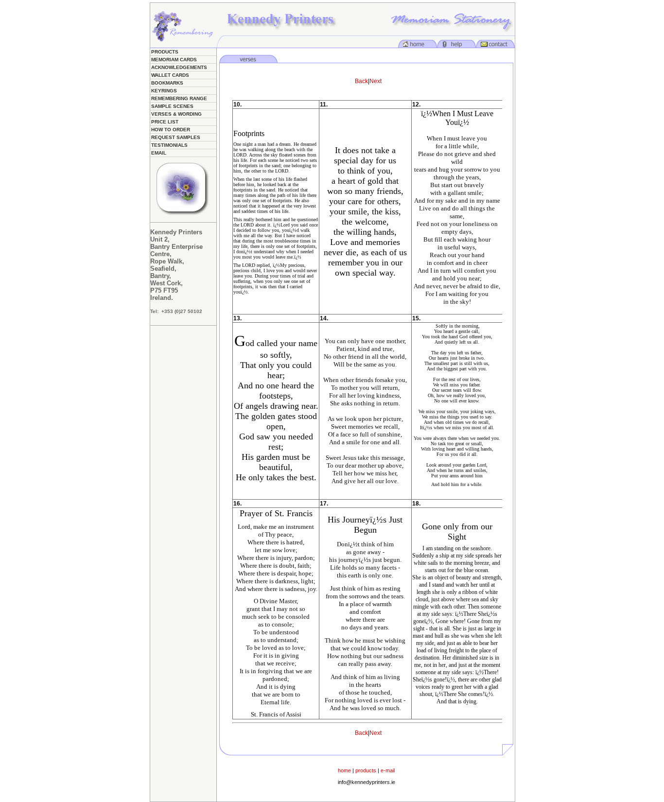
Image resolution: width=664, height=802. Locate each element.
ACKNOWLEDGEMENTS (179, 67)
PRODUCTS (164, 51)
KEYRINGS (164, 90)
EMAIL (158, 153)
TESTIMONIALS (169, 145)
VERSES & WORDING (176, 114)
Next (375, 81)
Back (361, 81)
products (365, 770)
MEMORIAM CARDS (174, 59)
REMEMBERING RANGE (179, 98)
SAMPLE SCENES (172, 106)
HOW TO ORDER (170, 129)
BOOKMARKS (167, 83)
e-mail (388, 770)
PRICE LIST (164, 121)
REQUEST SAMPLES (175, 137)
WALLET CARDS (170, 75)
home (344, 770)
